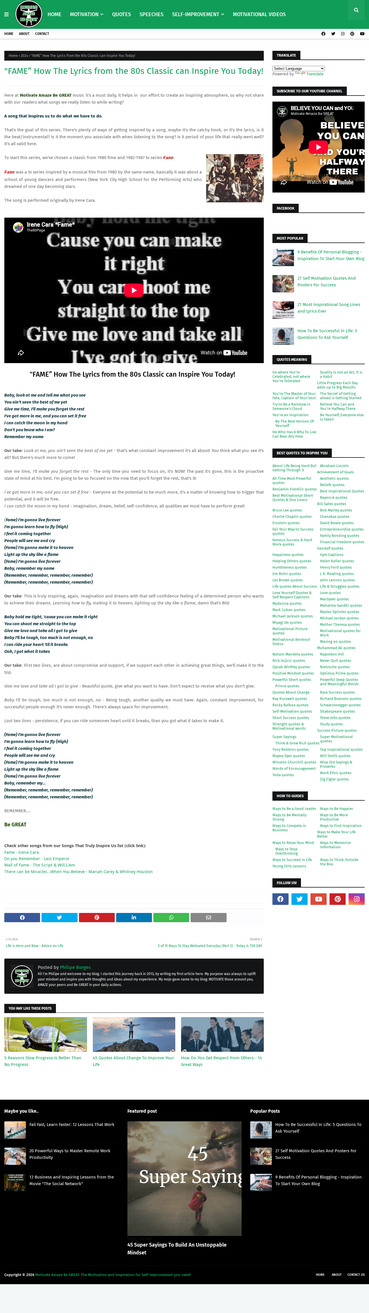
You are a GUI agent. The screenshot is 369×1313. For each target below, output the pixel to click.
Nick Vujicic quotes (288, 660)
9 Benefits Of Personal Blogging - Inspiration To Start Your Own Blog (331, 255)
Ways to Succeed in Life (292, 860)
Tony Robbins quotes (290, 749)
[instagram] (343, 34)
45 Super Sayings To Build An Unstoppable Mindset (177, 1249)
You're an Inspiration (290, 415)
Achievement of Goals (335, 472)
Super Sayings (284, 737)
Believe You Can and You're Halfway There (337, 406)
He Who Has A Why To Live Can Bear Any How (294, 434)
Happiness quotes (288, 554)
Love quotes (330, 593)
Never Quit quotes (335, 660)
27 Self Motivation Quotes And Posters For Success (327, 281)
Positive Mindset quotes (293, 673)
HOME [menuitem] (54, 14)
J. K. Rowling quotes (337, 573)
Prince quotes (287, 686)
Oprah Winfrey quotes (291, 667)
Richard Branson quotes (341, 698)
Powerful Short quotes (291, 679)
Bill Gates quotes (331, 504)
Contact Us (356, 1275)
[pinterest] (352, 34)
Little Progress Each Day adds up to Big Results (337, 385)
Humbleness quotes (289, 567)
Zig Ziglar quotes (334, 779)
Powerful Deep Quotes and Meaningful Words (339, 681)
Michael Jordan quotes (339, 618)
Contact (42, 34)
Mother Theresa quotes (340, 624)
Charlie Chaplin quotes (292, 516)
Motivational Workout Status (291, 641)
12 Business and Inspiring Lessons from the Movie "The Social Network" (71, 1180)
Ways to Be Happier (336, 808)
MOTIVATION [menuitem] (84, 14)
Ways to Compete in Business (289, 827)
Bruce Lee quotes (287, 510)
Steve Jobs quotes (335, 718)
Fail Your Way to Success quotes (292, 531)
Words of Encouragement (294, 768)
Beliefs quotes (332, 485)
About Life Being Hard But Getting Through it (294, 468)
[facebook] (323, 34)
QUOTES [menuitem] (121, 14)
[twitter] (333, 34)
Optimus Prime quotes (339, 673)
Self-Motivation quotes (292, 711)
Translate (315, 74)
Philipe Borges (75, 967)
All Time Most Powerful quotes (291, 480)
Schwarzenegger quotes (340, 705)
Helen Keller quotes (337, 561)
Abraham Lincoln (334, 466)
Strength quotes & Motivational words (289, 726)
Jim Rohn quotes (286, 573)
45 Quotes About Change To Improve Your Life (133, 1061)
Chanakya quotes (334, 516)
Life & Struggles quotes (339, 586)
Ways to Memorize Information (335, 845)
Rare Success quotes (337, 692)
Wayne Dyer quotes (288, 756)
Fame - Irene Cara (21, 852)
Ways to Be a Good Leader (294, 808)
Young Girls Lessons (289, 866)
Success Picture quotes (337, 730)
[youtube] (362, 34)
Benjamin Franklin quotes (294, 489)
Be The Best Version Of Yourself (294, 423)
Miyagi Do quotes (287, 622)
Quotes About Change (291, 692)
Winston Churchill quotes (294, 762)
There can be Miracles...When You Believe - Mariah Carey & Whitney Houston (78, 871)
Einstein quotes (286, 523)
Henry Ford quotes (336, 567)
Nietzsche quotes (335, 667)
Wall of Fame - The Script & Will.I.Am (39, 865)
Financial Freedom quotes (342, 542)
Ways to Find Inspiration (341, 825)
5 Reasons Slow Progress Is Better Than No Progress (42, 1061)
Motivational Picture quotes (290, 631)
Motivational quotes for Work (340, 633)
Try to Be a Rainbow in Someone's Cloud (291, 406)
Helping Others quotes (291, 561)
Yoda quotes (283, 775)
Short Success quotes (290, 718)
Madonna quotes (287, 603)
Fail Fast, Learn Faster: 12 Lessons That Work (71, 1124)
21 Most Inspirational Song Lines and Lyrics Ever (329, 308)
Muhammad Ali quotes (336, 648)
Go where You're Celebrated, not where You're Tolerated (291, 376)
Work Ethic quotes (335, 773)
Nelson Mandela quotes (292, 654)
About (24, 34)
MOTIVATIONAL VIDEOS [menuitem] (259, 14)
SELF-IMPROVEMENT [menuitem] (195, 14)
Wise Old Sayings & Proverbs (336, 764)
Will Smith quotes (335, 756)
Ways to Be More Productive (334, 817)
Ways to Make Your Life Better (336, 834)
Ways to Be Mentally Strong (289, 817)
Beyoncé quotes (333, 497)
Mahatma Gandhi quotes (341, 605)
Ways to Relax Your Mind (293, 843)
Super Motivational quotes (336, 739)
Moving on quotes (335, 641)
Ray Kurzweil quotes (289, 698)
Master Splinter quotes (339, 612)
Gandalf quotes (330, 548)
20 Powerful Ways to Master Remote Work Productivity (69, 1154)
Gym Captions (331, 554)
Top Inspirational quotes (341, 749)
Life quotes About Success (294, 586)
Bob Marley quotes (336, 510)
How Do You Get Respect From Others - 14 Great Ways (221, 1061)
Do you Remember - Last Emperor (36, 858)
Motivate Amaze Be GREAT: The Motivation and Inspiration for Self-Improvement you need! (113, 1275)
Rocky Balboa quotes (290, 705)
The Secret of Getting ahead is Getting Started (341, 395)
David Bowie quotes (337, 523)
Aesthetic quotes (334, 478)
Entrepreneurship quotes (342, 529)
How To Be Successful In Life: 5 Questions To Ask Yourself (327, 334)
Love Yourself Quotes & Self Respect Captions (292, 595)
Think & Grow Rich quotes (297, 743)
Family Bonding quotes (339, 535)
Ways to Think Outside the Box (339, 862)
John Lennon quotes (337, 580)
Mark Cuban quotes (289, 610)
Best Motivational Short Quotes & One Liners (292, 497)
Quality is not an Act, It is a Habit (341, 374)
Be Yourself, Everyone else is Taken (342, 417)
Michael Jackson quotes (292, 616)
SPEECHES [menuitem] (151, 14)
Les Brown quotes (287, 580)
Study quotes (331, 724)
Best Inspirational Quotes (342, 491)
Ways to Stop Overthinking (286, 851)
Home (8, 34)
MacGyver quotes (334, 599)
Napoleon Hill (332, 654)
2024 (24, 56)
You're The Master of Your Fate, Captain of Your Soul (294, 395)
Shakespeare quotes (337, 711)
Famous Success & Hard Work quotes (292, 542)
